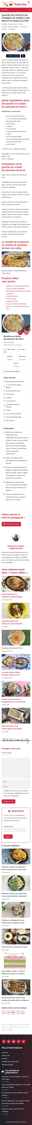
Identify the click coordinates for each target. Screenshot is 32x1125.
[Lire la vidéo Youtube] (16, 259)
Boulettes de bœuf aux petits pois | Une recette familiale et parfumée (14, 895)
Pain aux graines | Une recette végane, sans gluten (12, 727)
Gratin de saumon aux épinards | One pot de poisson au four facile (14, 868)
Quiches (17, 1024)
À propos (5, 1052)
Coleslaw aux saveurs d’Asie (12, 648)
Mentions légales (7, 1065)
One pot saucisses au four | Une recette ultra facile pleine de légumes (15, 999)
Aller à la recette (14, 56)
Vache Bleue (6, 273)
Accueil (4, 1024)
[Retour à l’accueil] (16, 4)
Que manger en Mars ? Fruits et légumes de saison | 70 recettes (13, 972)
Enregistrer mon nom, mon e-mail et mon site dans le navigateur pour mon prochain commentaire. (16, 793)
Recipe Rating (6, 753)
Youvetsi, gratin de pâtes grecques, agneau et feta (11, 674)
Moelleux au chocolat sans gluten (17, 286)
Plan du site (6, 1055)
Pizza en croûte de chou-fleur (16, 304)
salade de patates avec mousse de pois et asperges (12, 622)
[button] (29, 10)
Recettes (10, 1024)
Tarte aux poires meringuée (15, 288)
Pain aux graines (12, 296)
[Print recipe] (26, 332)
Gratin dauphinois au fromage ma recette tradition (12, 595)
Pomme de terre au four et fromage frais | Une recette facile (13, 700)
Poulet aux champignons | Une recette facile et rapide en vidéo (13, 921)
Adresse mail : (8, 826)
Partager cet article (12, 524)
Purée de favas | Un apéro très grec (14, 947)
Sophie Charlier (16, 548)
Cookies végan (11, 299)
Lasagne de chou (12, 301)
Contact (4, 1058)
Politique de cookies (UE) (10, 1061)
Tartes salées (25, 1024)
